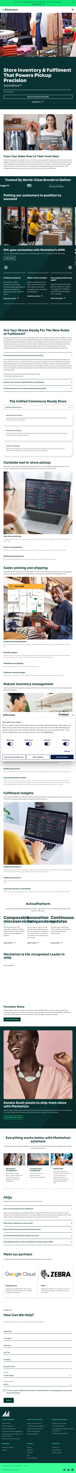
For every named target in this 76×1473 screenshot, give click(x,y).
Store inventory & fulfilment (10, 1439)
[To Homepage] (5, 1414)
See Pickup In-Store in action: (14, 376)
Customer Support (7, 1447)
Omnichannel (6, 1423)
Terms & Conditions (16, 1465)
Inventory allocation (58, 1426)
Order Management (8, 1426)
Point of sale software (8, 1429)
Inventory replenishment (59, 1433)
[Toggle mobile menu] (73, 10)
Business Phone (9, 1366)
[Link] (64, 1469)
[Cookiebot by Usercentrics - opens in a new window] (60, 714)
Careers (29, 1447)
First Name (8, 1338)
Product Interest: (9, 1381)
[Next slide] (70, 267)
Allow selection (38, 757)
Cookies (26, 1465)
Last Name (7, 1345)
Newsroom (30, 1450)
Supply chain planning (59, 1423)
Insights (4, 1450)
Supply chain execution (34, 1423)
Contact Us (55, 1447)
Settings (67, 751)
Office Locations (57, 1453)
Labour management (33, 1431)
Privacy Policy (6, 1465)
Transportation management (36, 1426)
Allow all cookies (62, 757)
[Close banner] (73, 715)
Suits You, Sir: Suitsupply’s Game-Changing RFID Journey (22, 374)
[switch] (28, 743)
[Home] (10, 10)
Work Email (8, 1331)
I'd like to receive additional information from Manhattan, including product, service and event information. (39, 1392)
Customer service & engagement (12, 1431)
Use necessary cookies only (14, 757)
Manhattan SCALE (32, 1434)
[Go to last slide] (6, 267)
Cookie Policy (48, 732)
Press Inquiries (56, 1450)
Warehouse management (35, 1429)
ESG (28, 1455)
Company (7, 1359)
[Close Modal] (73, 2)
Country (6, 1372)
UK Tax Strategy (32, 1458)
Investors (30, 1453)
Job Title (7, 1352)
